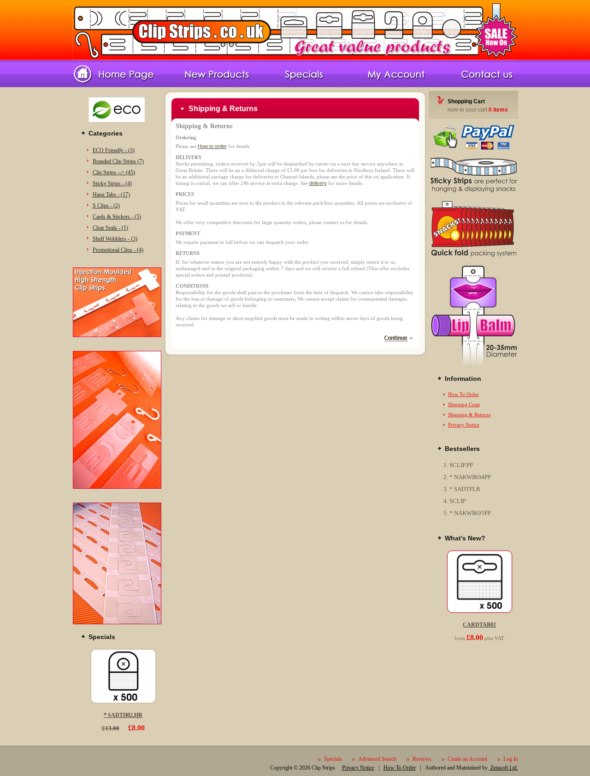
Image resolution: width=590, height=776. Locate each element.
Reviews (422, 759)
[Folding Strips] (473, 257)
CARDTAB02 (479, 625)
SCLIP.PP (461, 465)
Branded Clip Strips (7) (118, 161)
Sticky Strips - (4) (112, 183)
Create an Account (467, 759)
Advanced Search (377, 759)
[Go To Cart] (473, 148)
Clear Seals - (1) (110, 228)
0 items (498, 110)
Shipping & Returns (469, 414)
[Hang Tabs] (117, 622)
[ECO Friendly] (116, 125)
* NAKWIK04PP (470, 477)
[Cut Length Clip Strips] (117, 487)
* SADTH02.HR (123, 715)
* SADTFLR (464, 489)
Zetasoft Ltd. (503, 767)
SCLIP (457, 501)
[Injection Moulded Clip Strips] (117, 335)
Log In (510, 759)
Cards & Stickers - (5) (117, 216)
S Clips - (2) (106, 205)
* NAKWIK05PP (470, 512)
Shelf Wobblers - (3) (115, 239)
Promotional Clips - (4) (118, 250)
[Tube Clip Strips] (473, 364)
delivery (318, 183)
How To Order (463, 394)
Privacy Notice (463, 424)
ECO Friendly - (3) (114, 150)
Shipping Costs (464, 404)
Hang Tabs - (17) (111, 194)
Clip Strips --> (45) (114, 172)
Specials (333, 759)
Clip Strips (323, 767)
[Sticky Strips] (473, 191)
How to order (212, 146)
